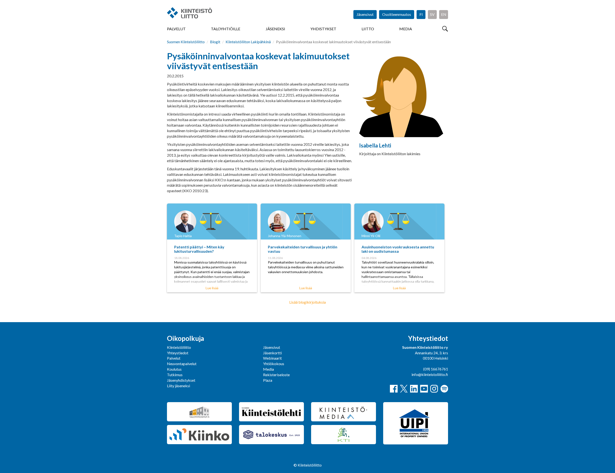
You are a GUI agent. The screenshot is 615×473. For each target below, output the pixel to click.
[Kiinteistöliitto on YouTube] (424, 389)
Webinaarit (272, 358)
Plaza (267, 380)
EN (443, 14)
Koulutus (174, 369)
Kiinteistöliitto (179, 347)
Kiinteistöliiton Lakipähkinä (248, 41)
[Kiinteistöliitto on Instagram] (434, 389)
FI (421, 14)
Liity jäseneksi (178, 385)
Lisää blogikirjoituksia (307, 302)
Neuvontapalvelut (182, 363)
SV (432, 14)
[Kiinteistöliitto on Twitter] (404, 389)
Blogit (215, 41)
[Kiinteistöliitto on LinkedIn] (414, 389)
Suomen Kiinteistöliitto (186, 41)
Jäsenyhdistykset (181, 380)
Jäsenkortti (272, 352)
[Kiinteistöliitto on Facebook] (394, 389)
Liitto (368, 28)
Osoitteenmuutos (396, 14)
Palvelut (176, 28)
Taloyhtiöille (225, 28)
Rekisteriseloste (276, 374)
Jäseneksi (275, 28)
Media (405, 28)
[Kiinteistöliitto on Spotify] (444, 389)
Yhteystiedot (177, 352)
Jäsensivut (365, 14)
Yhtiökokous (273, 363)
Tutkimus (175, 374)
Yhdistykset (323, 28)
